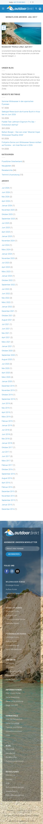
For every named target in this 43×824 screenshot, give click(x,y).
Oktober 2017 (7, 447)
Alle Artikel (10, 749)
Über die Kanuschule (14, 719)
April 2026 (6, 201)
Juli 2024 (5, 245)
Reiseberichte (7, 170)
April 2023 (6, 267)
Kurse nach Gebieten (14, 679)
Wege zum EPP (12, 705)
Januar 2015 (7, 505)
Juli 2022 (5, 289)
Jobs (8, 735)
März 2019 (6, 417)
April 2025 (6, 232)
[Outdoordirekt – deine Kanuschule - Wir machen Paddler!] (19, 8)
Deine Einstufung (12, 697)
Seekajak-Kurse (14, 608)
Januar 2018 (7, 443)
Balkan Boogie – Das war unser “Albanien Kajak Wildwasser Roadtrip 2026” (21, 133)
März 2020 (6, 377)
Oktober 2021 (7, 315)
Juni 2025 (6, 227)
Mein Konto (10, 775)
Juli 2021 (5, 324)
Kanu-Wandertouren (14, 649)
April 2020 (6, 373)
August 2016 (7, 478)
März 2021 (6, 342)
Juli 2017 (5, 452)
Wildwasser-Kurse (15, 582)
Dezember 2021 (8, 311)
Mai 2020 (5, 368)
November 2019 (8, 390)
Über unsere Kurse (13, 693)
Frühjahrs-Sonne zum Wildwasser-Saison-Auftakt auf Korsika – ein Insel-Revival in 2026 (21, 143)
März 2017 (6, 461)
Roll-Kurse (10, 663)
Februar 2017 (7, 465)
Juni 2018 (6, 434)
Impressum (11, 810)
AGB (7, 783)
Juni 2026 (6, 192)
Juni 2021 (6, 329)
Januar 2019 (7, 425)
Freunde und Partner (14, 727)
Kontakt (9, 779)
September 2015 (8, 500)
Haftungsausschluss (21, 812)
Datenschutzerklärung (26, 810)
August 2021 (7, 320)
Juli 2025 (5, 223)
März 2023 (6, 271)
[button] (3, 8)
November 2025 (8, 210)
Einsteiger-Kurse (12, 585)
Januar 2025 (7, 236)
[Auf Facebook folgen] (30, 2)
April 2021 (6, 337)
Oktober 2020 (7, 351)
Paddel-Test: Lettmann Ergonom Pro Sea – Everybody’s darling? (19, 123)
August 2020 (7, 359)
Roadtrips (10, 597)
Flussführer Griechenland (12, 161)
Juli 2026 (5, 188)
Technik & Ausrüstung (10, 175)
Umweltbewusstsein (14, 731)
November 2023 (8, 258)
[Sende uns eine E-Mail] (17, 571)
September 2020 (8, 355)
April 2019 (6, 412)
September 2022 (8, 285)
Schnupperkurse (12, 645)
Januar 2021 (7, 346)
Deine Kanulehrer (12, 723)
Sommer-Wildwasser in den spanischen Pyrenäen (17, 102)
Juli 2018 (5, 430)
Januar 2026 (7, 205)
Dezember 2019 (8, 386)
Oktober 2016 (7, 469)
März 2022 (6, 302)
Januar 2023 (7, 276)
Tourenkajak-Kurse (16, 634)
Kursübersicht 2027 (13, 675)
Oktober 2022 (7, 280)
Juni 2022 (6, 293)
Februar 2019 (7, 421)
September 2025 (8, 219)
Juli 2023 (5, 263)
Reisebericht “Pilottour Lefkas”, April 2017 (17, 47)
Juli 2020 (5, 364)
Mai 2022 (5, 298)
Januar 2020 (7, 381)
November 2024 (8, 241)
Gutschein (10, 667)
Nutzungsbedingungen (15, 787)
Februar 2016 (7, 487)
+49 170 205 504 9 (19, 2)
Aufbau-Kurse (11, 589)
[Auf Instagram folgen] (32, 2)
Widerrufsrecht (11, 791)
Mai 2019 (5, 408)
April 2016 (6, 483)
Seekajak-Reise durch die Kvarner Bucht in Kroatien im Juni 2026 (21, 113)
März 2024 (6, 249)
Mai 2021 (5, 333)
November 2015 (8, 496)
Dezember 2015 (8, 491)
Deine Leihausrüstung (14, 701)
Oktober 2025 (7, 214)
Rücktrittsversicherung (15, 795)
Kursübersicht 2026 (13, 671)
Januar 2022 (7, 307)
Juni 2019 (6, 403)
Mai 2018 (5, 439)
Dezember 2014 (8, 509)
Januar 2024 (7, 254)
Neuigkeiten (6, 166)
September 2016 (8, 474)
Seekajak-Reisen (12, 623)
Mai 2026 (5, 197)
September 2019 (8, 399)
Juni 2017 (6, 456)
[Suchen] (36, 8)
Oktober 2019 (7, 395)
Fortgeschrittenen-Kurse (15, 593)
